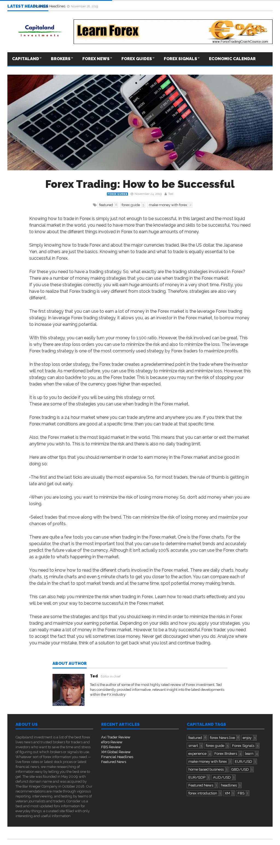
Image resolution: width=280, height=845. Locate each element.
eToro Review (111, 742)
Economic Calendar (232, 58)
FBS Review (111, 747)
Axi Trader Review (115, 737)
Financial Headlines (49, 6)
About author (69, 664)
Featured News (113, 762)
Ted (170, 194)
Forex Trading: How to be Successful (140, 184)
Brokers (61, 58)
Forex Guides (136, 58)
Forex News (96, 58)
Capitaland (25, 58)
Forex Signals (180, 58)
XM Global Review (116, 752)
